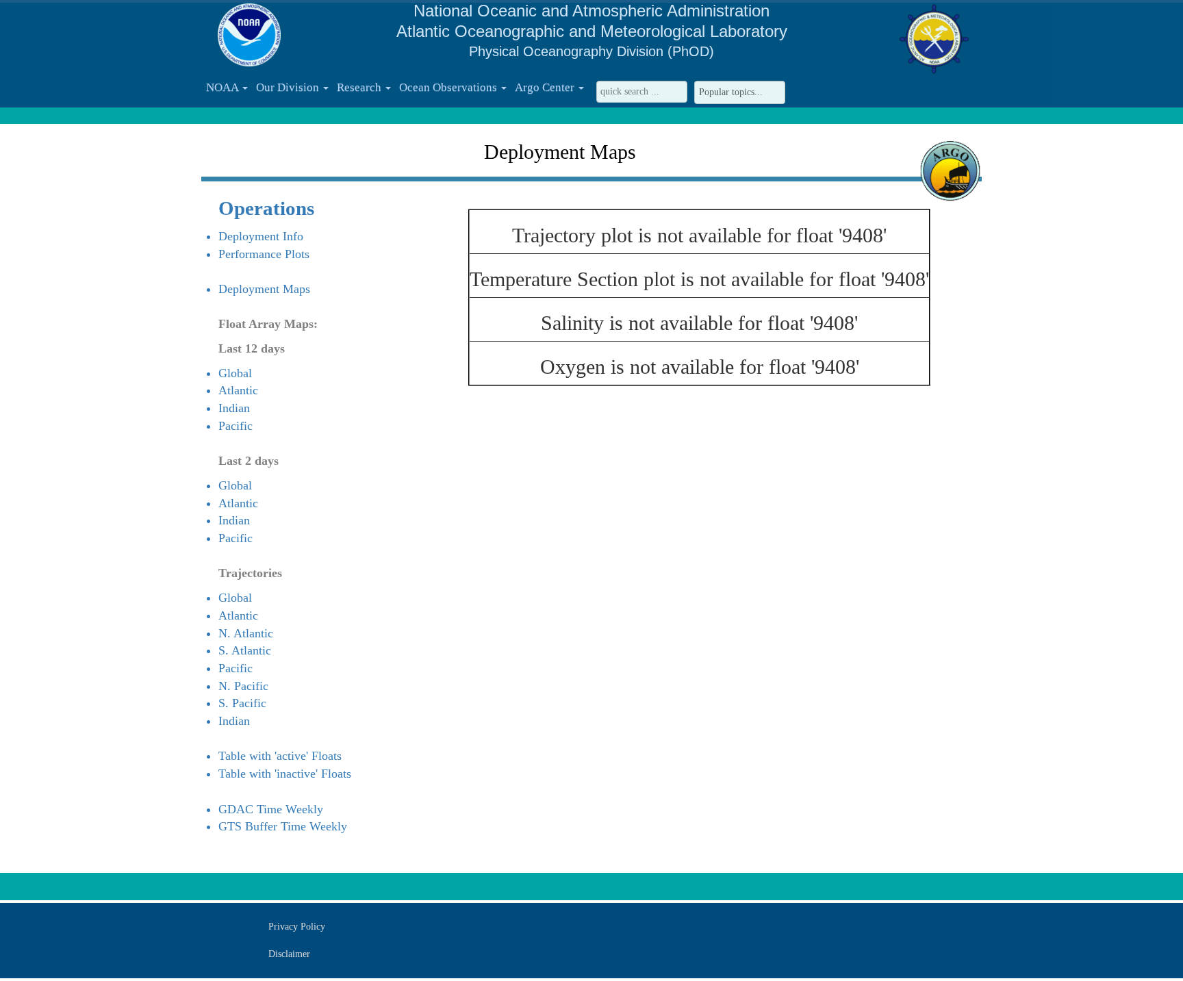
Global (235, 373)
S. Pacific (242, 703)
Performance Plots (263, 254)
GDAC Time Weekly (270, 809)
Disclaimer (289, 954)
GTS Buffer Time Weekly (282, 826)
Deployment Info (260, 236)
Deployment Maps (264, 289)
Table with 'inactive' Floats (284, 773)
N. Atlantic (245, 633)
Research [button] (360, 87)
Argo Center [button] (546, 87)
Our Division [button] (289, 87)
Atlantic (238, 390)
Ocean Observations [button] (449, 87)
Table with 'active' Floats (280, 756)
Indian (234, 408)
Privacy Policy (296, 926)
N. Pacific (243, 686)
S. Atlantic (244, 650)
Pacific (235, 426)
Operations (266, 208)
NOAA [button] (223, 87)
